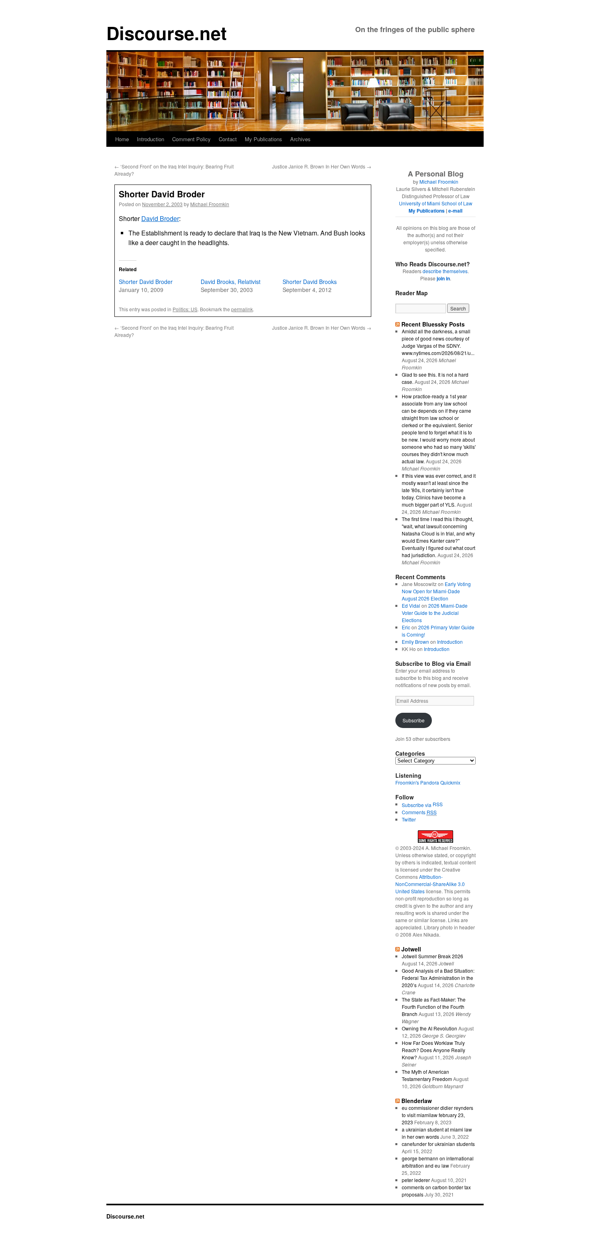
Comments (419, 812)
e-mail (455, 210)
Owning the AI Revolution (429, 1028)
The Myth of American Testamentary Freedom (427, 1075)
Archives (300, 139)
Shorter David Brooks (310, 282)
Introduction (150, 139)
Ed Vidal (411, 605)
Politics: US (185, 309)
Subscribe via (417, 804)
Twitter (409, 819)
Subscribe (414, 720)
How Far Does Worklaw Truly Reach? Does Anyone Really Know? (433, 1050)
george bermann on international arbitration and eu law (438, 1162)
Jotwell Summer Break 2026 (432, 956)
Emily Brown (415, 641)
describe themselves (445, 271)
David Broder (160, 218)
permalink (242, 309)
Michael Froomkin (209, 204)
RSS (438, 804)
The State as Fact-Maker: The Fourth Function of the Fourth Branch (434, 1006)
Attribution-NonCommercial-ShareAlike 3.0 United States (430, 883)
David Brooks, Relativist (230, 282)
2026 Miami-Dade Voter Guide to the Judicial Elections (435, 612)
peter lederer (416, 1179)
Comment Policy (191, 139)
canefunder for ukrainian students (438, 1143)
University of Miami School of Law (435, 203)
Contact (228, 139)
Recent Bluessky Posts (433, 324)
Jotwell (411, 949)
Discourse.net (166, 33)
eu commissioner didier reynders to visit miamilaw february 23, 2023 (437, 1114)
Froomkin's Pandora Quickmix (427, 782)
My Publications (263, 139)
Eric (406, 627)
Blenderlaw (416, 1101)
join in (443, 278)
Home (122, 139)
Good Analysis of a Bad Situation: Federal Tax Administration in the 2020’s (438, 977)
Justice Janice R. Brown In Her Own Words (321, 166)
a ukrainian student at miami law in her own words (437, 1133)
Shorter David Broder (146, 282)
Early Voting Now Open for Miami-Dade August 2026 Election (436, 591)
